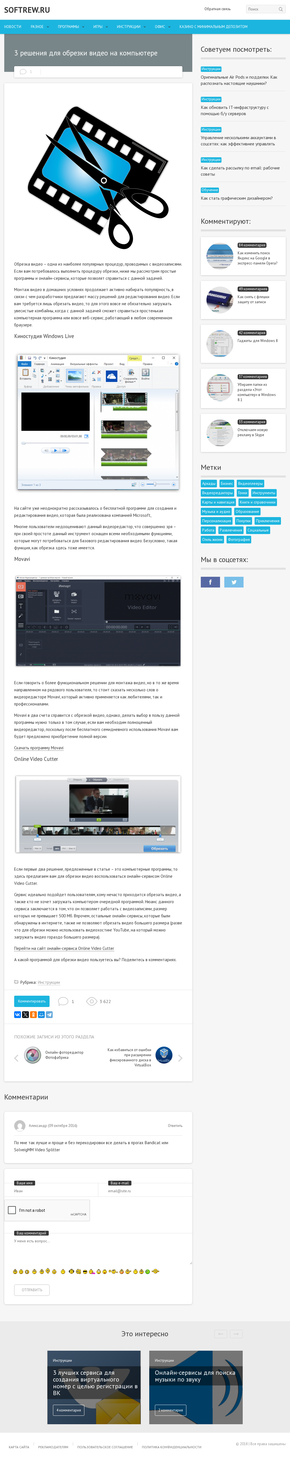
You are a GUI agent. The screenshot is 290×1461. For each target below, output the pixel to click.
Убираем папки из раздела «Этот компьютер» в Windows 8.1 (257, 392)
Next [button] (178, 1058)
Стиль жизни (212, 539)
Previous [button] (17, 1058)
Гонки (242, 492)
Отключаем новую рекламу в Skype (253, 432)
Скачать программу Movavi (38, 747)
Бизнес (227, 483)
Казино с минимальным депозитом (214, 26)
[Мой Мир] (41, 1014)
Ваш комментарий (31, 1233)
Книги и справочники (258, 502)
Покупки (243, 520)
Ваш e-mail (120, 1183)
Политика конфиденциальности (171, 1447)
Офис (160, 26)
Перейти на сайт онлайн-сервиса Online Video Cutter (64, 948)
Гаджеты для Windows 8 (258, 340)
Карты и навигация (218, 502)
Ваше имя (25, 1183)
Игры (98, 26)
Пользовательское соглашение (105, 1447)
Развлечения (231, 530)
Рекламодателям (53, 1447)
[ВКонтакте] (17, 1014)
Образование (247, 511)
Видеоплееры (250, 483)
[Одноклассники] (33, 1014)
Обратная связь (217, 9)
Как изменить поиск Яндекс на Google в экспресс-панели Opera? (257, 258)
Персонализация (216, 520)
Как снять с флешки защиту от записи (253, 299)
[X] (25, 1014)
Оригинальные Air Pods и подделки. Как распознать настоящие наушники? (239, 80)
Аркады (209, 483)
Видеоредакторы (217, 492)
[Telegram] (49, 1014)
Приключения (268, 520)
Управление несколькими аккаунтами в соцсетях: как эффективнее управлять (238, 141)
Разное (37, 26)
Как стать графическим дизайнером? (237, 198)
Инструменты (264, 492)
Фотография (239, 539)
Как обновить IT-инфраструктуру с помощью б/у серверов (235, 110)
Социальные (258, 530)
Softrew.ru (27, 10)
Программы (68, 26)
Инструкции (128, 26)
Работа (208, 530)
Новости (12, 26)
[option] (61, 1056)
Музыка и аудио (216, 511)
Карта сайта (19, 1447)
